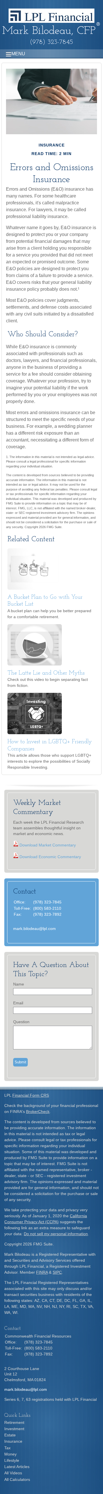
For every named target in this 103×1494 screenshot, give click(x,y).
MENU (18, 53)
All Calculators (17, 1479)
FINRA (42, 1272)
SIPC (57, 1272)
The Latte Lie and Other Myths (46, 673)
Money (10, 1454)
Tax (7, 1448)
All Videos (13, 1473)
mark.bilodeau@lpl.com (34, 928)
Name (18, 984)
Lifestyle (11, 1460)
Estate (10, 1435)
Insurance (13, 1441)
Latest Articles (16, 1466)
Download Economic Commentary (49, 856)
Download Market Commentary (47, 845)
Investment (14, 1428)
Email (18, 1003)
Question (21, 1021)
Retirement (14, 1422)
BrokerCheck (37, 1111)
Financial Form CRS (30, 1095)
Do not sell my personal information (56, 1234)
